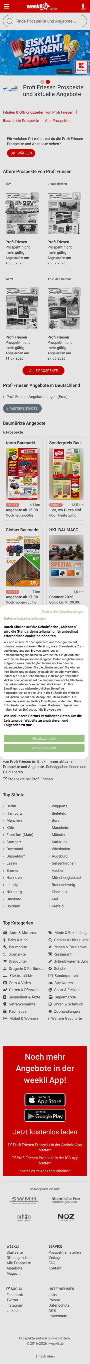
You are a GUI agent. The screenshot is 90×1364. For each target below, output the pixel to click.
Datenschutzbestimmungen (63, 612)
